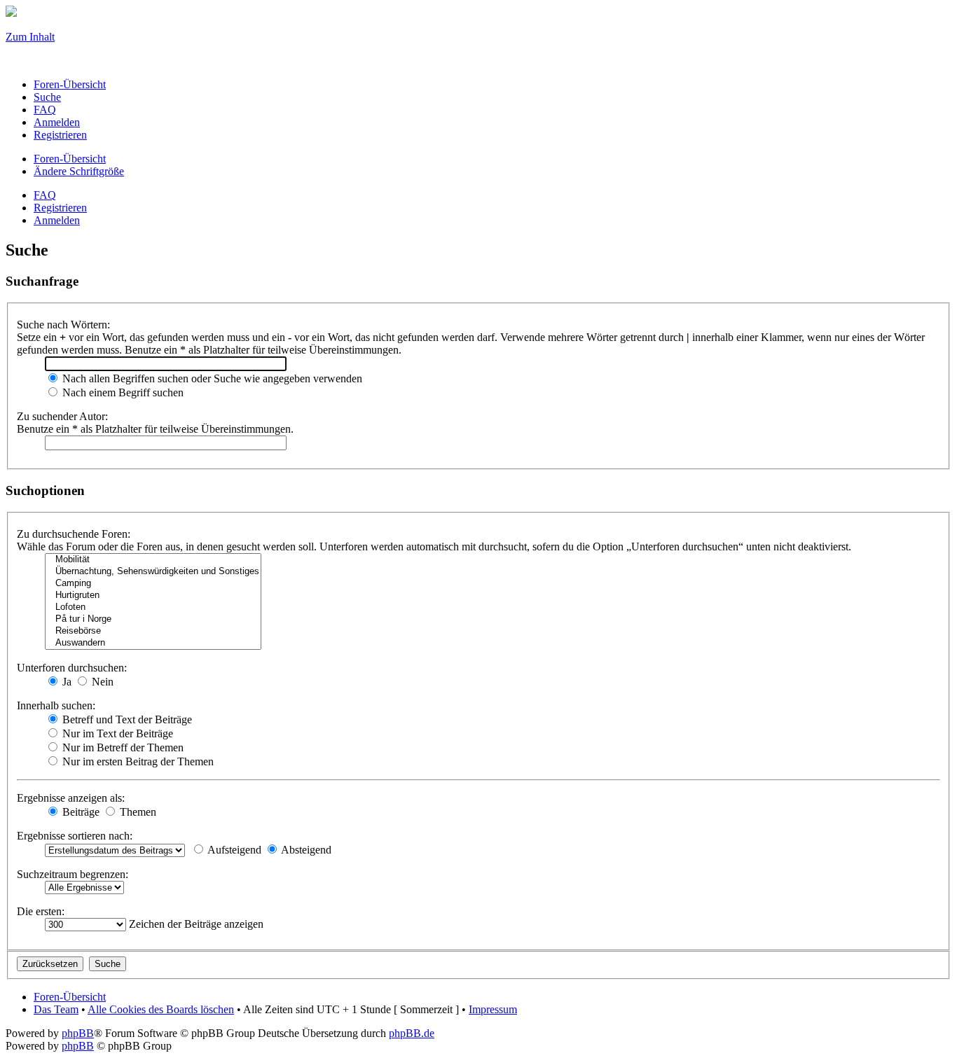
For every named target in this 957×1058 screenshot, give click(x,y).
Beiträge (79, 812)
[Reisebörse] (153, 631)
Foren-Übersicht (70, 159)
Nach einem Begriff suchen (122, 392)
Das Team (56, 1009)
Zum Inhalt (30, 37)
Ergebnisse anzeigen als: (71, 798)
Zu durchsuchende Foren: (73, 534)
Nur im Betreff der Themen (122, 747)
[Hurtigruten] (153, 595)
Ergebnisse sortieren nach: (74, 836)
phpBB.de (411, 1033)
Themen (136, 812)
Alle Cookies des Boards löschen (161, 1009)
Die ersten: (40, 911)
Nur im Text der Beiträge (116, 733)
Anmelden (57, 220)
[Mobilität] (153, 560)
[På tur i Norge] (153, 619)
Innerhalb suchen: (56, 705)
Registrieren (60, 208)
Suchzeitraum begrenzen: (72, 874)
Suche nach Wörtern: (63, 324)
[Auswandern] (153, 643)
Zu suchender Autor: (62, 416)
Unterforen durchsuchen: (72, 668)
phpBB (78, 1033)
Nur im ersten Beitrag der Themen (137, 761)
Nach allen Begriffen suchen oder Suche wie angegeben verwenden (211, 378)
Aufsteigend (233, 850)
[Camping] (153, 584)
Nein (101, 682)
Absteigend (305, 850)
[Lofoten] (153, 607)
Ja (65, 682)
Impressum (493, 1009)
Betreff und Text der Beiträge (126, 719)
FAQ (45, 195)
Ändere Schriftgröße (79, 171)
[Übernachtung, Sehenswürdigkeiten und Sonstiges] (153, 572)
